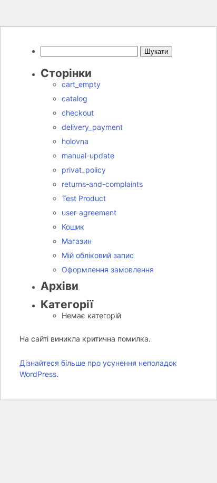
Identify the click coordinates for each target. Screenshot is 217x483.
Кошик (73, 226)
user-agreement (89, 212)
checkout (78, 112)
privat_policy (84, 169)
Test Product (84, 198)
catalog (74, 98)
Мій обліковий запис (98, 255)
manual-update (88, 155)
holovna (75, 141)
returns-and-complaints (102, 183)
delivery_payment (92, 126)
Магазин (77, 240)
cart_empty (81, 84)
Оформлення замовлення (108, 269)
